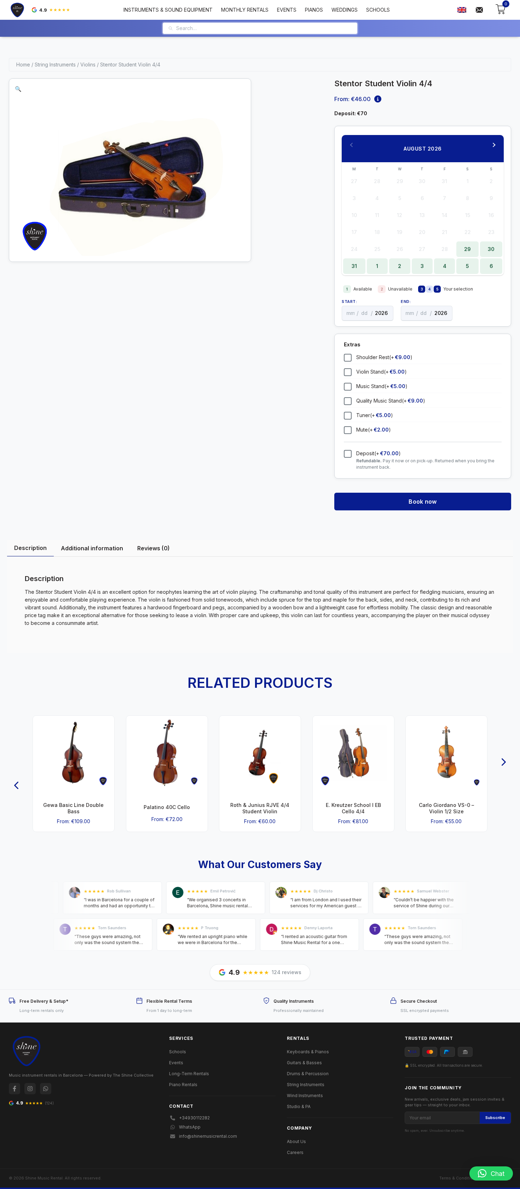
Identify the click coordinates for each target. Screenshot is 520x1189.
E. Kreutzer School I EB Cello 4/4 (353, 808)
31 (354, 266)
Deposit (378, 453)
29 (467, 249)
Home (23, 65)
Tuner (374, 415)
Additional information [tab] (92, 548)
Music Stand (382, 386)
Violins (88, 65)
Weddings (344, 10)
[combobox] (264, 28)
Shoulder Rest (384, 357)
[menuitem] (462, 10)
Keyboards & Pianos (308, 1051)
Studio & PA (299, 1106)
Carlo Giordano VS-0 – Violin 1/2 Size (446, 808)
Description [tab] (30, 547)
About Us (296, 1141)
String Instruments (55, 65)
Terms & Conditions (458, 1178)
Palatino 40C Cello (167, 807)
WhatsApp (190, 1127)
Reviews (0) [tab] (153, 548)
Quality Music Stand (390, 401)
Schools (378, 10)
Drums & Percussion (308, 1073)
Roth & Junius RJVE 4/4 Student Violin (259, 808)
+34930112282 (194, 1117)
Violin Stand (381, 372)
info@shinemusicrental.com (208, 1136)
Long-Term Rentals (189, 1073)
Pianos (314, 10)
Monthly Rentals (244, 10)
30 (491, 249)
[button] (18, 89)
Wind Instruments (305, 1095)
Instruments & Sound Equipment (168, 10)
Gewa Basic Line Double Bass (73, 808)
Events (286, 10)
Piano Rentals (183, 1084)
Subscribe (495, 1117)
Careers (295, 1152)
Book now (423, 501)
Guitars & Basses (304, 1062)
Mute (373, 430)
